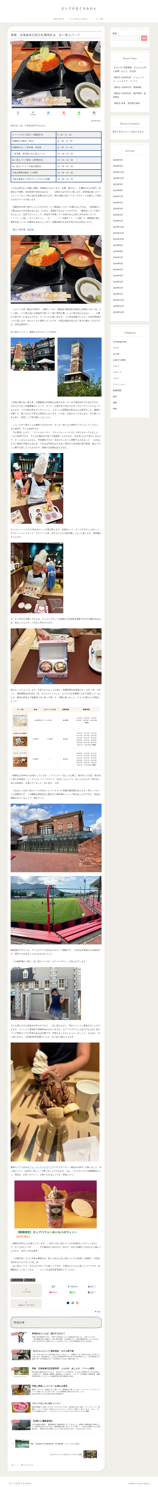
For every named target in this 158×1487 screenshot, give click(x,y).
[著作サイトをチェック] (68, 1302)
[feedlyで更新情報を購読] (72, 1302)
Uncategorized (17, 1280)
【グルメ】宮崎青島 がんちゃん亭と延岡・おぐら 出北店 (129, 69)
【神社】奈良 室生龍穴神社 (126, 103)
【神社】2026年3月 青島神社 (127, 87)
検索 (115, 33)
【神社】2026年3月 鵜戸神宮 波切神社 (129, 95)
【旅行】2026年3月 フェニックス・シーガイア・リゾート (128, 79)
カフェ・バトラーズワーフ (39, 1167)
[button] (94, 113)
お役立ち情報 (30, 1280)
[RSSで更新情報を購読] (77, 1302)
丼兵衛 (30, 229)
